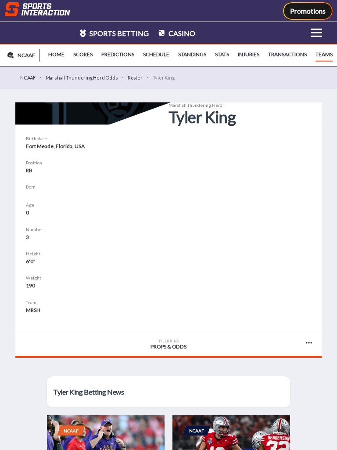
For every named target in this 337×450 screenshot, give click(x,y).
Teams (324, 54)
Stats (222, 54)
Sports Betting (118, 33)
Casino (181, 33)
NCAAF (28, 77)
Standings (192, 54)
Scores (83, 54)
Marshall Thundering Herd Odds (82, 77)
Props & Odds (168, 344)
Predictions (117, 54)
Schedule (156, 54)
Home (56, 54)
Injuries (248, 54)
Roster (135, 77)
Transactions (287, 54)
